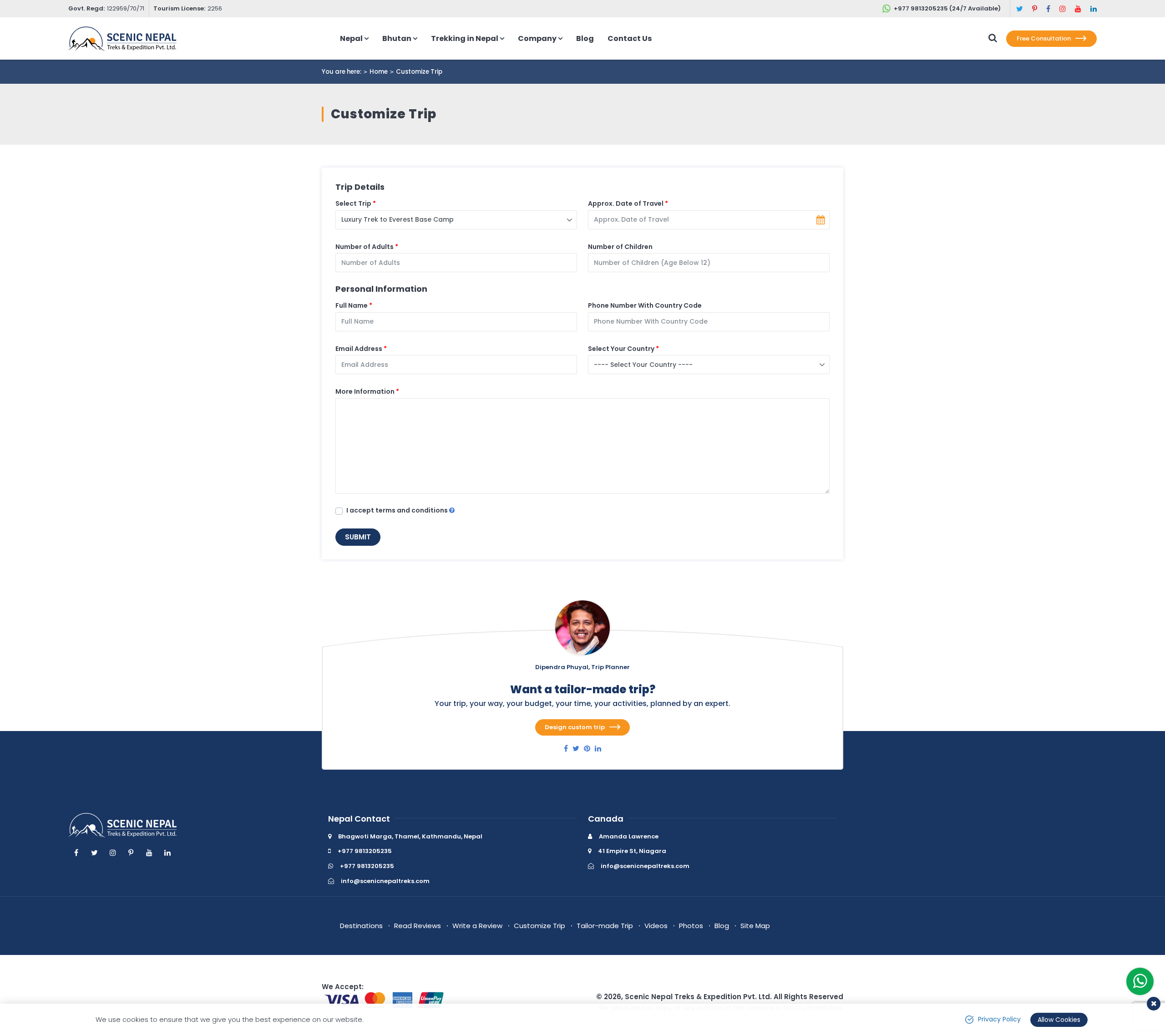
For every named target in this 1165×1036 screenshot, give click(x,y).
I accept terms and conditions (397, 510)
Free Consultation (1044, 38)
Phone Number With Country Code (645, 305)
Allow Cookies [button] (1059, 1019)
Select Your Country (621, 348)
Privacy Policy (999, 1019)
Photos (691, 925)
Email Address (358, 348)
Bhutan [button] (396, 38)
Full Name (351, 305)
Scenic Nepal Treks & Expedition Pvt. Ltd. (698, 996)
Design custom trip (575, 726)
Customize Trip (539, 925)
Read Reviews (417, 925)
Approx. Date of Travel (626, 203)
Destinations (361, 925)
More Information (365, 391)
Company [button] (537, 38)
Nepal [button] (351, 38)
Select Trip (353, 203)
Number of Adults (364, 246)
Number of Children (620, 246)
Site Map (755, 925)
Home (379, 71)
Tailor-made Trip (605, 925)
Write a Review (477, 925)
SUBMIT (358, 537)
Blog (585, 38)
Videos (656, 925)
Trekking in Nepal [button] (464, 38)
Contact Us (630, 38)
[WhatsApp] (1140, 983)
